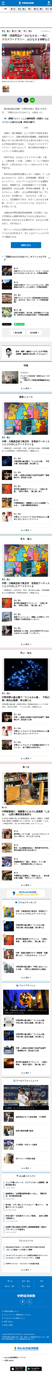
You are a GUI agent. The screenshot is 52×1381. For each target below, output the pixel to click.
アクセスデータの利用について (14, 1318)
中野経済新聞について (11, 1311)
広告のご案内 (8, 1325)
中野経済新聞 (26, 3)
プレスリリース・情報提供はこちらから (17, 1315)
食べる (13, 9)
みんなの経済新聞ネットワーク (26, 1349)
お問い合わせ (8, 1321)
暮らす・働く (38, 9)
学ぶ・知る (28, 31)
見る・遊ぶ (22, 9)
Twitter (29, 1301)
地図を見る (26, 245)
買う (29, 9)
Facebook (22, 1301)
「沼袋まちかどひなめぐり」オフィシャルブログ (25, 258)
